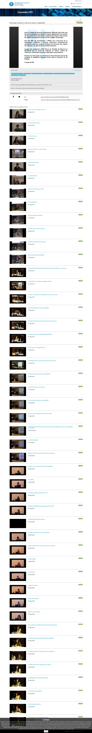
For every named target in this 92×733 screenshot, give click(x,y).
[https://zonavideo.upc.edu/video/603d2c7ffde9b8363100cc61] (18, 629)
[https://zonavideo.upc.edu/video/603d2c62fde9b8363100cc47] (18, 550)
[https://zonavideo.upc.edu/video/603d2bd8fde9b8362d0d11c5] (18, 219)
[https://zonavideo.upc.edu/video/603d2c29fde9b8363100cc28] (18, 417)
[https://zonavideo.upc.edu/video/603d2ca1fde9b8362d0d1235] (18, 708)
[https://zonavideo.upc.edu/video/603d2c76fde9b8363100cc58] (18, 602)
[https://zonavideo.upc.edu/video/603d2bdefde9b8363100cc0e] (18, 232)
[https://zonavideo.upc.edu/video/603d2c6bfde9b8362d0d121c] (18, 576)
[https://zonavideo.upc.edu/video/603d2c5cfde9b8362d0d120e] (18, 536)
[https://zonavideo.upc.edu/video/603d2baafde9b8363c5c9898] (18, 127)
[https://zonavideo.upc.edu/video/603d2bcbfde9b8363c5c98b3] (18, 193)
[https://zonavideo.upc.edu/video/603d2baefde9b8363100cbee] (18, 140)
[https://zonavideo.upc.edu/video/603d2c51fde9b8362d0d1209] (18, 523)
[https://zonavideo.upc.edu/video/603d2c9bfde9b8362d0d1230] (18, 695)
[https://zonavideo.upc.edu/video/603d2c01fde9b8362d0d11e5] (18, 325)
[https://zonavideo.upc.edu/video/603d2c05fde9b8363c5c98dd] (18, 338)
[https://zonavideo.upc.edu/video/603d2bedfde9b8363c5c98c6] (18, 272)
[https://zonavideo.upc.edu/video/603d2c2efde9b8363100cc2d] (18, 431)
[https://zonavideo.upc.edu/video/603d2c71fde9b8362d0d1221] (18, 589)
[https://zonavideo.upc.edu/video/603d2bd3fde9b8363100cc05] (18, 206)
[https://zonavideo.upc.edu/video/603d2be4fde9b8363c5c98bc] (18, 246)
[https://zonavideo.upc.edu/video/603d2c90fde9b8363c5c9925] (18, 668)
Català (79, 3)
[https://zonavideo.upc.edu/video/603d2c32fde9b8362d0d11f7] (18, 444)
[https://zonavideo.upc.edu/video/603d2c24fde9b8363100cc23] (18, 404)
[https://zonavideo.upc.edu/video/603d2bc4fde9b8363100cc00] (18, 180)
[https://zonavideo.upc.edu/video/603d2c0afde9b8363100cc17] (18, 351)
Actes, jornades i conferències (37, 73)
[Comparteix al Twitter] (19, 97)
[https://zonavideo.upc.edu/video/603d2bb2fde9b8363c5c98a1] (18, 153)
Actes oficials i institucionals (48, 73)
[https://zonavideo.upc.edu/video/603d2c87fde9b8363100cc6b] (18, 655)
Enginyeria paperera (22, 75)
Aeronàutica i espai (27, 73)
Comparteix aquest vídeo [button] (15, 93)
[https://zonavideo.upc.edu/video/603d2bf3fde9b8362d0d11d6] (18, 285)
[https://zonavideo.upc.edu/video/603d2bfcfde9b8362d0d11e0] (18, 312)
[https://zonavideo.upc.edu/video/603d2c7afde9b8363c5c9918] (18, 616)
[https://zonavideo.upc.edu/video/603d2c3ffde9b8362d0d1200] (18, 483)
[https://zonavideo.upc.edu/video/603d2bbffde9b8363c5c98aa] (18, 166)
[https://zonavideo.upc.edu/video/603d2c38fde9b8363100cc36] (18, 457)
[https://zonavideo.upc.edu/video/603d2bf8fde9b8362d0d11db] (18, 298)
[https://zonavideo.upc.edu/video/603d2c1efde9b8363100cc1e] (18, 391)
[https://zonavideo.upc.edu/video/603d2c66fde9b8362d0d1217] (18, 563)
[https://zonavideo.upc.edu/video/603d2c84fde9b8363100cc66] (18, 642)
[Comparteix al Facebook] (13, 97)
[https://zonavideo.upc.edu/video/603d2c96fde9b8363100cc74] (18, 682)
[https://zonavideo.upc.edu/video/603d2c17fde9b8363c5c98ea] (18, 378)
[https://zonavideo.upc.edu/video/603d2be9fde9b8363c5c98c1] (18, 259)
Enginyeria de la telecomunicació (17, 73)
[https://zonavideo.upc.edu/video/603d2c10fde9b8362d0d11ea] (18, 365)
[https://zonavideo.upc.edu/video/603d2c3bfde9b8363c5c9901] (18, 470)
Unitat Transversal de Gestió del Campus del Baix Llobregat (64, 73)
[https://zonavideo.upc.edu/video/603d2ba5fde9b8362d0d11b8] (18, 113)
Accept (46, 731)
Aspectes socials (14, 75)
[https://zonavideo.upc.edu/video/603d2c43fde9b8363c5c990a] (18, 497)
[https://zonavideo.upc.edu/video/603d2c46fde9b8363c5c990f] (18, 510)
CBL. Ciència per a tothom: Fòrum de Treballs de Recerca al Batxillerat (29, 88)
